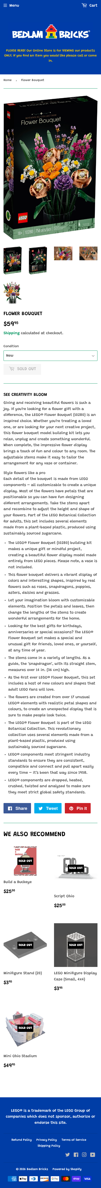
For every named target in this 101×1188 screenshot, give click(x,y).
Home (8, 80)
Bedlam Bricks (37, 1169)
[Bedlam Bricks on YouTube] (92, 1156)
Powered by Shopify (67, 1169)
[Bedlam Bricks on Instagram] (84, 1156)
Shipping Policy (49, 1145)
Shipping (12, 333)
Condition (11, 346)
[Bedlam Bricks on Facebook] (76, 1156)
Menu (14, 6)
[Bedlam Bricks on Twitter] (67, 1156)
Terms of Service (74, 1139)
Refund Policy (22, 1139)
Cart (92, 6)
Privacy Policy (46, 1139)
